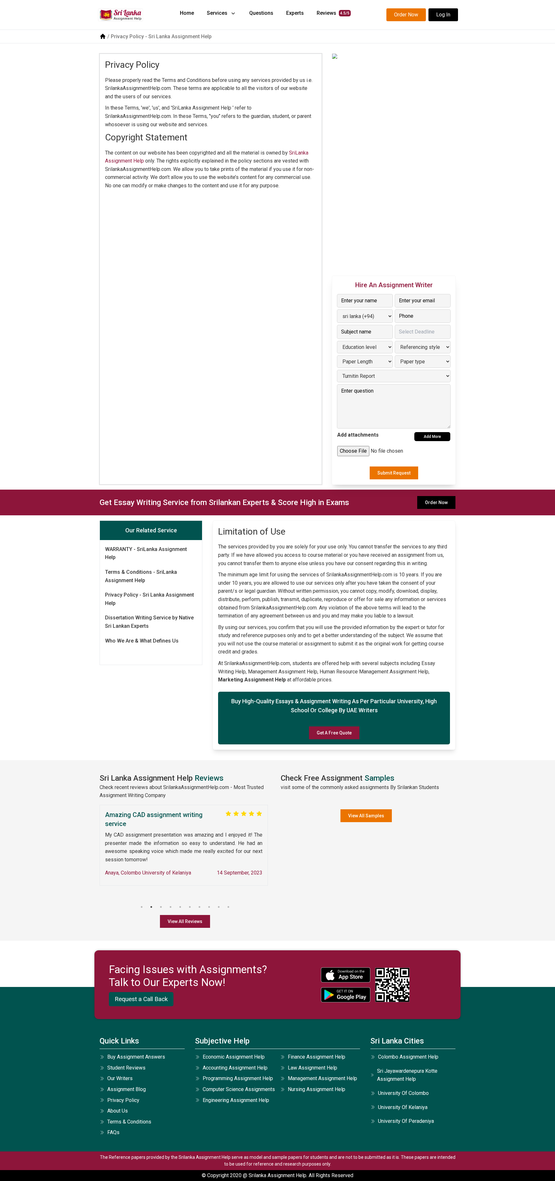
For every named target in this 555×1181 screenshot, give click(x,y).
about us (117, 1111)
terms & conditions (129, 1122)
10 (228, 907)
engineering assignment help (236, 1100)
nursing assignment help (316, 1089)
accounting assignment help (235, 1068)
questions (261, 13)
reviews (333, 13)
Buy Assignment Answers (136, 1057)
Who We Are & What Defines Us (142, 641)
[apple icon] (345, 974)
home (187, 13)
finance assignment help (316, 1057)
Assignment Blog (126, 1089)
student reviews (126, 1068)
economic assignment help (234, 1057)
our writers (120, 1078)
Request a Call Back (141, 999)
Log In (443, 15)
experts (295, 13)
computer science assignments (239, 1089)
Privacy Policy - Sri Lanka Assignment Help (149, 599)
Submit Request (393, 472)
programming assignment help (238, 1078)
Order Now (406, 15)
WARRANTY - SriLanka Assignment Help (146, 553)
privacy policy (123, 1100)
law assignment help (312, 1068)
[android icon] (345, 994)
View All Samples (366, 815)
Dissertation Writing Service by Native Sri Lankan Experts (149, 622)
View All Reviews (185, 921)
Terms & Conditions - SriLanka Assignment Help (141, 576)
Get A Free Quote (334, 732)
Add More (432, 436)
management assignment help (322, 1078)
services (217, 13)
